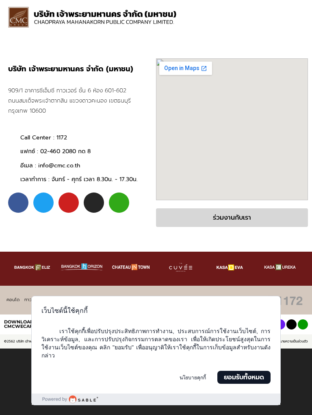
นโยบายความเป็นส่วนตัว (291, 341)
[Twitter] (43, 203)
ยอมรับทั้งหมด (244, 377)
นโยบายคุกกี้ (193, 378)
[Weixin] (119, 203)
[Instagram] (94, 203)
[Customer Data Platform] (156, 399)
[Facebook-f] (18, 203)
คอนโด (13, 299)
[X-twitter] (291, 324)
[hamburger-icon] (295, 8)
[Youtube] (68, 203)
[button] (298, 24)
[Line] (303, 324)
